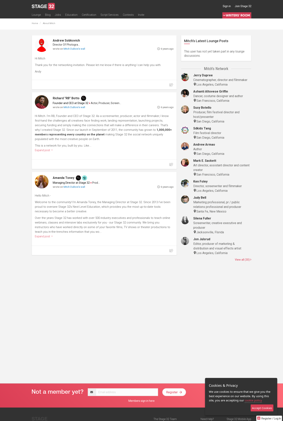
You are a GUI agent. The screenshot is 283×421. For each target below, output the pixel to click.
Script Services (109, 14)
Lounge (36, 14)
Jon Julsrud (201, 239)
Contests (128, 14)
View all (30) (242, 259)
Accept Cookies (262, 408)
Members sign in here (141, 400)
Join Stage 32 (243, 6)
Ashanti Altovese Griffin (210, 91)
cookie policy (253, 400)
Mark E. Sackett (204, 161)
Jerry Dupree (203, 75)
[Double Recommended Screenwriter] (84, 178)
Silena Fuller (202, 218)
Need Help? (207, 419)
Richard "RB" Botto (66, 98)
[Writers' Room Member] (83, 98)
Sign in (227, 6)
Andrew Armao (204, 144)
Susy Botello (202, 107)
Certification (89, 14)
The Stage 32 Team (165, 419)
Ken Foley (200, 181)
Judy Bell (199, 197)
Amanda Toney (63, 178)
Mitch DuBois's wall (74, 48)
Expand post (43, 150)
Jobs (58, 14)
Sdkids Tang (202, 128)
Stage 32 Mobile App (239, 419)
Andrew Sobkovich (66, 40)
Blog (48, 14)
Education (71, 14)
